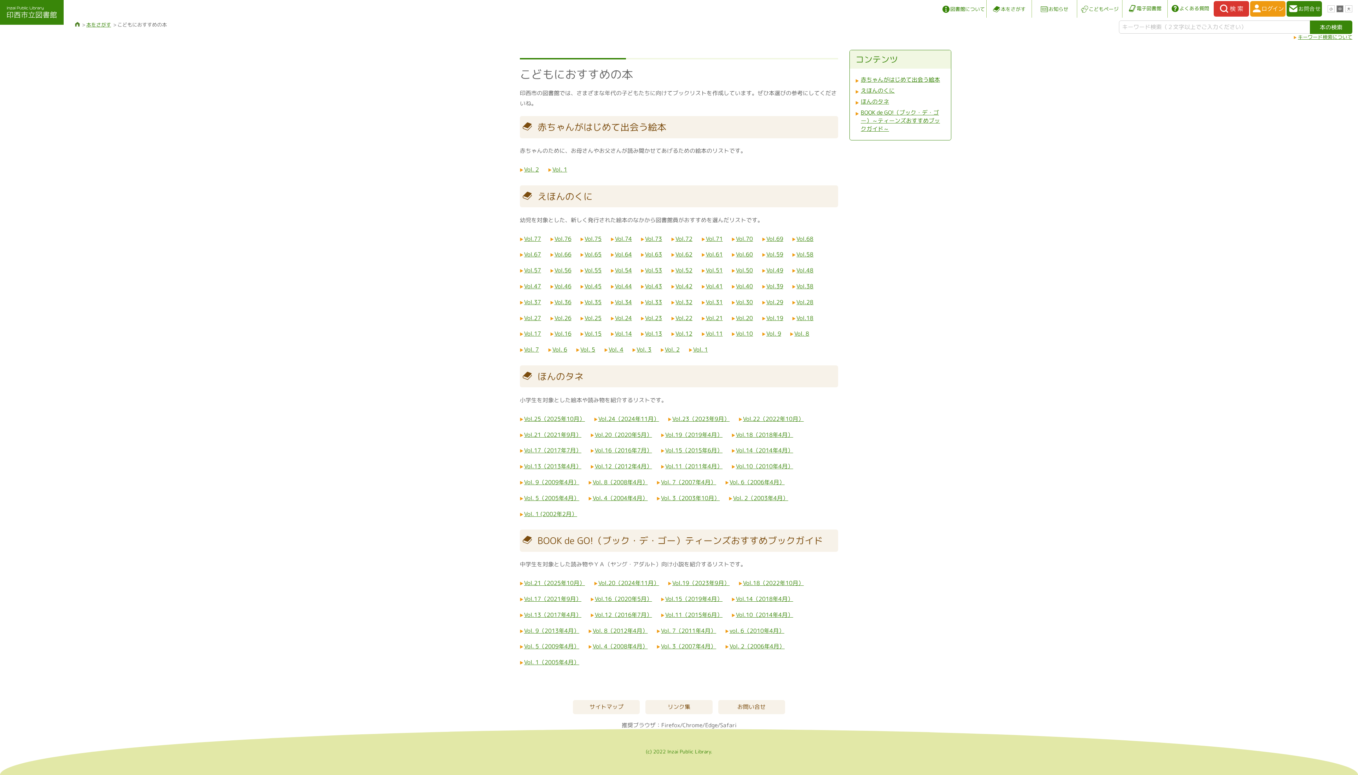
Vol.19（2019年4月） (693, 435)
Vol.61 (714, 254)
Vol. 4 (616, 349)
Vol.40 (744, 286)
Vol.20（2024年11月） (628, 583)
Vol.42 (683, 286)
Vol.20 (744, 318)
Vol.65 (593, 254)
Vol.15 (593, 333)
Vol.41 (714, 286)
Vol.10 (744, 333)
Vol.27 (532, 318)
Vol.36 (563, 302)
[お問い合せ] (1304, 9)
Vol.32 (683, 302)
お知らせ (1058, 9)
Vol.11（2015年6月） (693, 615)
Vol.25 (593, 318)
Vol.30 (744, 302)
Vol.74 (623, 239)
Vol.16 (563, 333)
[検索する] (1231, 9)
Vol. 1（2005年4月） (551, 662)
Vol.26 (563, 318)
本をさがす (1013, 9)
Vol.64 (623, 254)
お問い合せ (751, 707)
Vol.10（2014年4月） (764, 615)
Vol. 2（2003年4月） (760, 498)
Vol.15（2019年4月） (693, 599)
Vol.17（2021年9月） (552, 599)
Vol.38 (804, 286)
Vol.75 (593, 239)
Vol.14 (623, 333)
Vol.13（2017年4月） (552, 615)
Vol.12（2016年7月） (623, 615)
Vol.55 (593, 270)
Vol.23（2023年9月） (701, 419)
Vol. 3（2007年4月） (688, 646)
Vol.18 (804, 318)
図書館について (967, 9)
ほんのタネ (875, 101)
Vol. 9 (773, 333)
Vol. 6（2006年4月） (757, 482)
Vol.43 (653, 286)
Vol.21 (714, 318)
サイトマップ (606, 707)
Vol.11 (714, 333)
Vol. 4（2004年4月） (620, 498)
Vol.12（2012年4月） (623, 466)
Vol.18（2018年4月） (764, 435)
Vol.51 (714, 270)
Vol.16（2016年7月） (623, 450)
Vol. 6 (559, 349)
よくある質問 (1194, 8)
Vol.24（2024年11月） (628, 419)
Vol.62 (683, 254)
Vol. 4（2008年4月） (620, 646)
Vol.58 (804, 254)
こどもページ (1104, 9)
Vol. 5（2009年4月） (551, 646)
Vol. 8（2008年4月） (620, 482)
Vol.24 (623, 318)
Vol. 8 (801, 333)
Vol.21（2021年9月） (552, 435)
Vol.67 (532, 254)
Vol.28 (804, 302)
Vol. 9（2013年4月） (551, 631)
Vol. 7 (531, 349)
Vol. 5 (587, 349)
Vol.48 (804, 270)
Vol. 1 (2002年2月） (550, 514)
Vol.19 (774, 318)
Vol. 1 (559, 169)
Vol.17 (532, 333)
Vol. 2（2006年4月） (757, 646)
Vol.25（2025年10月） (554, 419)
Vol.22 (683, 318)
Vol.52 (683, 270)
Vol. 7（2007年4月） (688, 482)
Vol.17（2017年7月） (552, 450)
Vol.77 (532, 239)
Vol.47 (532, 286)
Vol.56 (563, 270)
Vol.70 (744, 239)
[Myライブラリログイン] (1268, 9)
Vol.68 (804, 239)
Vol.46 (563, 286)
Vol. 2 (531, 169)
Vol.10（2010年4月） (764, 466)
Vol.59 (774, 254)
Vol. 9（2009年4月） (551, 482)
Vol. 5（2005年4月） (551, 498)
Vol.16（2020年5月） (623, 599)
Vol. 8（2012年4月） (620, 631)
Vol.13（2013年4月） (552, 466)
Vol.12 (683, 333)
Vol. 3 (644, 349)
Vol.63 (653, 254)
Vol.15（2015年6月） (693, 450)
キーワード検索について (1325, 37)
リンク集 (679, 707)
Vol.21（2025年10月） (554, 583)
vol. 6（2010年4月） (757, 631)
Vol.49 (774, 270)
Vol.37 (532, 302)
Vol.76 (563, 239)
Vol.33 (653, 302)
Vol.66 (563, 254)
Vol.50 (744, 270)
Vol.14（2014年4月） (764, 450)
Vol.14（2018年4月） (764, 599)
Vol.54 (623, 270)
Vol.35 (593, 302)
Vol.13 (653, 333)
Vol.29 (774, 302)
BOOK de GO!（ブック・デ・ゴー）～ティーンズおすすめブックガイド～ (900, 121)
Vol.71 (714, 239)
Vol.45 (593, 286)
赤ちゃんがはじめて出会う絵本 (900, 79)
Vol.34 (623, 302)
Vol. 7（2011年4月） (688, 631)
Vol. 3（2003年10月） (690, 498)
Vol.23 (653, 318)
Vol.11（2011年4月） (693, 466)
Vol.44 (623, 286)
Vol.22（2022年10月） (773, 419)
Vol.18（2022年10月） (773, 583)
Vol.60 (744, 254)
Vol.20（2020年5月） (623, 435)
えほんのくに (878, 90)
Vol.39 (774, 286)
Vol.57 (532, 270)
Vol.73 (653, 239)
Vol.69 (774, 239)
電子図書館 (1149, 8)
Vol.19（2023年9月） (701, 583)
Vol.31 (714, 302)
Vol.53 (653, 270)
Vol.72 (683, 239)
